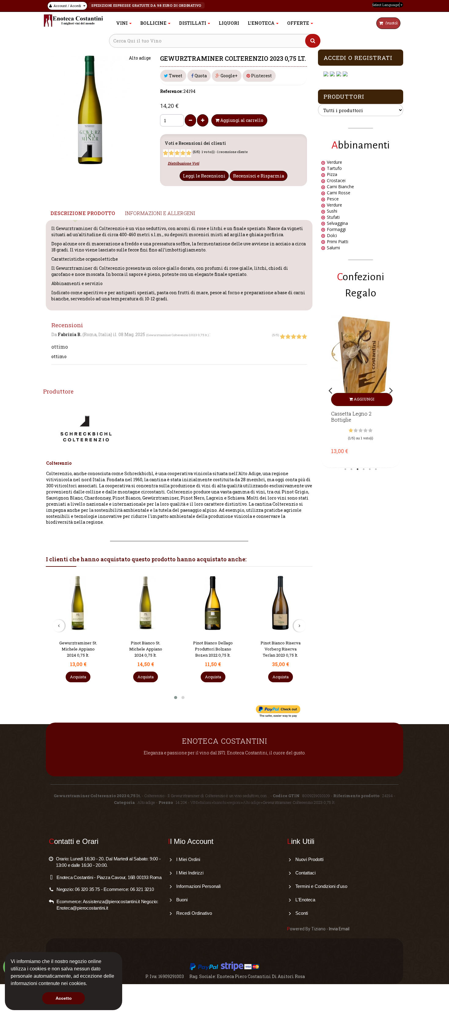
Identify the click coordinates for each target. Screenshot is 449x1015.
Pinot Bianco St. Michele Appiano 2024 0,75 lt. (145, 649)
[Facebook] (326, 74)
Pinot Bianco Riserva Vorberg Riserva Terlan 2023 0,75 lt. (281, 649)
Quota (200, 76)
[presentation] (59, 626)
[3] (177, 153)
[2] (171, 153)
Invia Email (339, 928)
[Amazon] (339, 74)
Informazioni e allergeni (160, 213)
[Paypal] (346, 74)
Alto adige (252, 802)
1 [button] (345, 469)
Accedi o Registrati (357, 57)
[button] (89, 984)
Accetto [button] (64, 998)
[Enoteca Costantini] (73, 21)
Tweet (175, 76)
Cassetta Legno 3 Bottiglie (351, 417)
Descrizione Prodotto (82, 213)
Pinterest (261, 76)
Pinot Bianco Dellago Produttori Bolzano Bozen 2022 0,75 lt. (213, 649)
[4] (183, 153)
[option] (360, 390)
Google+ (229, 76)
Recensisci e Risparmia (258, 176)
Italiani (205, 802)
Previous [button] (330, 390)
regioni (234, 802)
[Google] (333, 74)
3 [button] (358, 469)
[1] (165, 153)
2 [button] (352, 469)
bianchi (220, 802)
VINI (194, 802)
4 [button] (364, 469)
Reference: (171, 91)
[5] (188, 153)
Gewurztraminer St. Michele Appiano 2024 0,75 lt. (78, 649)
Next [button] (391, 390)
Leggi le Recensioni (204, 176)
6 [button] (376, 469)
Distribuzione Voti (183, 163)
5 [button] (370, 469)
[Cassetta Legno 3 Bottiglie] (361, 361)
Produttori (343, 96)
